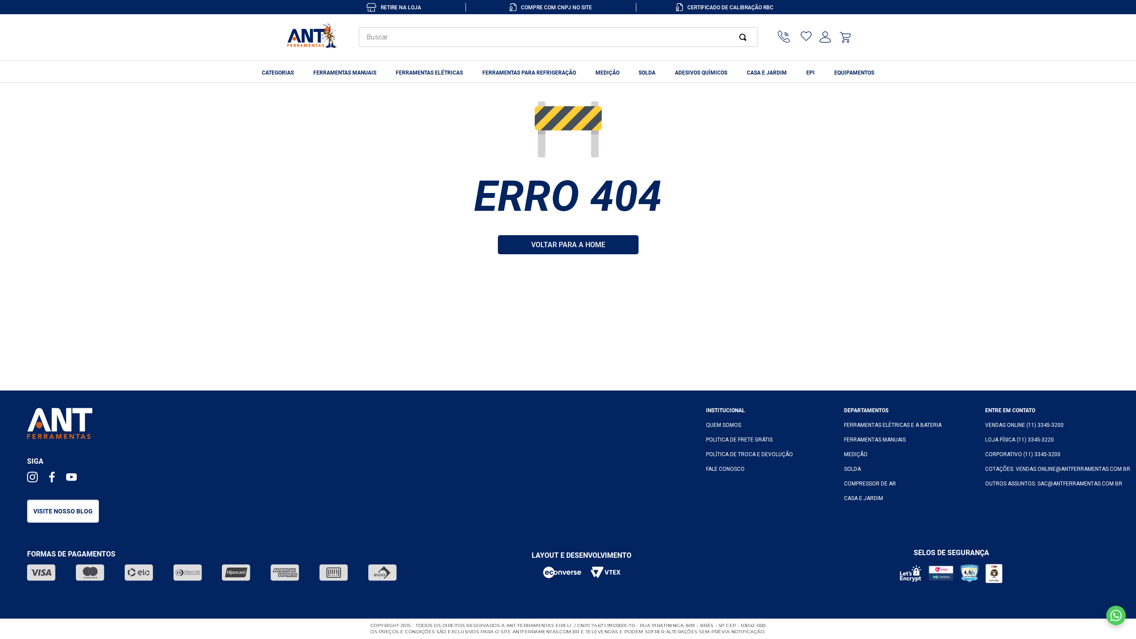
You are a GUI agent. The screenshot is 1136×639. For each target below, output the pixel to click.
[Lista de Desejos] (806, 37)
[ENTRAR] (825, 37)
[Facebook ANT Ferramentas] (52, 478)
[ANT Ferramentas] (313, 37)
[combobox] (558, 37)
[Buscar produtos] (744, 37)
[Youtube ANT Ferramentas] (71, 478)
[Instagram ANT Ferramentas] (32, 478)
